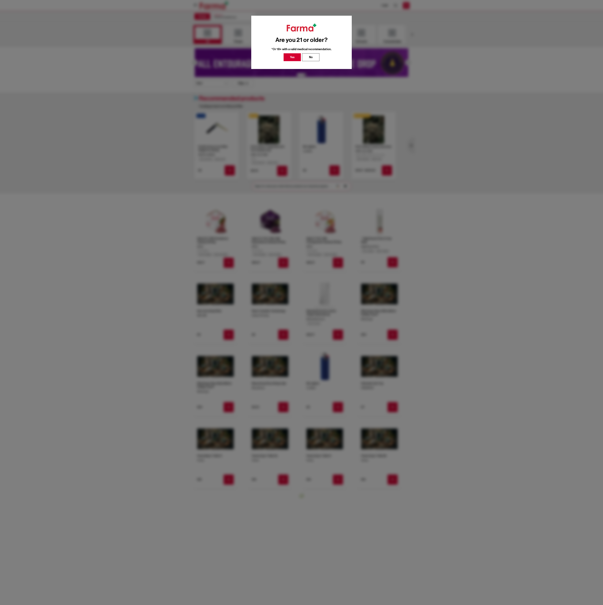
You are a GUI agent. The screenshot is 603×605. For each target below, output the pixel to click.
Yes (292, 57)
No (311, 57)
